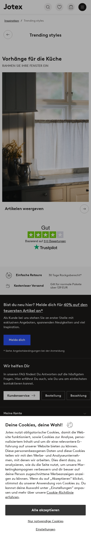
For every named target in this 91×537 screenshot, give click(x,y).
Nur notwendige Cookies (45, 521)
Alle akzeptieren (45, 510)
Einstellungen (45, 529)
